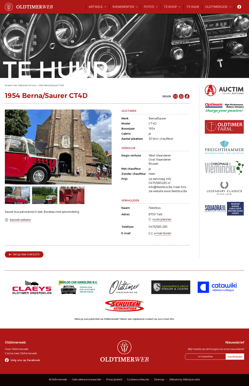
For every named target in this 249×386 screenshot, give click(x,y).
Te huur (193, 7)
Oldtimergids (216, 7)
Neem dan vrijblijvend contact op (138, 319)
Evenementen (123, 7)
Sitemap (159, 379)
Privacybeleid (114, 379)
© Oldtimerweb (58, 379)
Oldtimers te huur (27, 85)
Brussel (153, 163)
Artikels (96, 7)
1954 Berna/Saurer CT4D (51, 85)
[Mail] (175, 96)
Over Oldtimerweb (16, 349)
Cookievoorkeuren (138, 379)
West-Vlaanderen (160, 155)
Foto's (149, 7)
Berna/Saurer (157, 118)
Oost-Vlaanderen (160, 159)
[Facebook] (187, 96)
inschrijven (235, 356)
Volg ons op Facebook (25, 360)
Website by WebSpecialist (184, 379)
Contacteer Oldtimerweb (21, 353)
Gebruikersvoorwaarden (86, 379)
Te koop (170, 7)
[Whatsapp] (181, 96)
